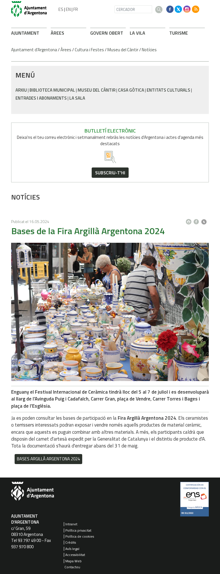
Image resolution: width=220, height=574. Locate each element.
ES (60, 9)
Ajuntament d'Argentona (34, 49)
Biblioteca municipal (52, 90)
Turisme (178, 32)
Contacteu (72, 567)
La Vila (137, 32)
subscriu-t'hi (110, 172)
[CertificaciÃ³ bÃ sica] (194, 501)
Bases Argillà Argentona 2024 (48, 458)
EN (68, 9)
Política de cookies (79, 536)
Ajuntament (25, 32)
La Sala (77, 98)
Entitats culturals (168, 90)
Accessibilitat (75, 554)
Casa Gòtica (131, 90)
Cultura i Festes (89, 49)
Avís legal (72, 548)
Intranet (71, 524)
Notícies (149, 49)
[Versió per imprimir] (190, 220)
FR (75, 9)
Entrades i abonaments (41, 98)
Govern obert (106, 32)
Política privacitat (78, 530)
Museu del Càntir (122, 49)
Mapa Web (73, 561)
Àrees (57, 32)
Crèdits (70, 542)
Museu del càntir (96, 90)
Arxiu (21, 90)
